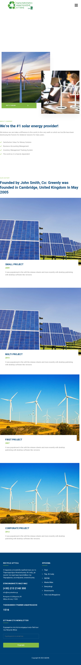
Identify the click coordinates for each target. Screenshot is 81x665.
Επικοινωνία (49, 591)
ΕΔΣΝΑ (46, 578)
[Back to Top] (76, 661)
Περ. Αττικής (49, 574)
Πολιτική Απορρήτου (52, 595)
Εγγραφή (21, 645)
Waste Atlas (48, 582)
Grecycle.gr (48, 586)
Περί (46, 570)
